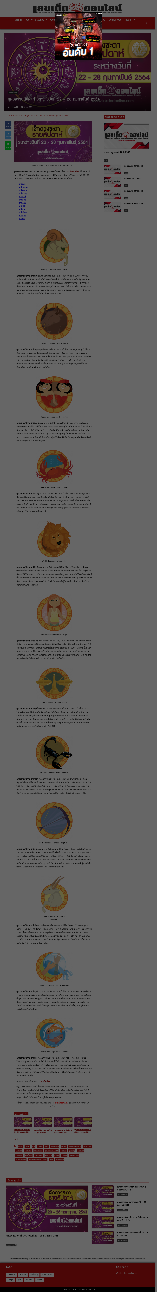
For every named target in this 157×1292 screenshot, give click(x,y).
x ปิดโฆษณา (98, 13)
